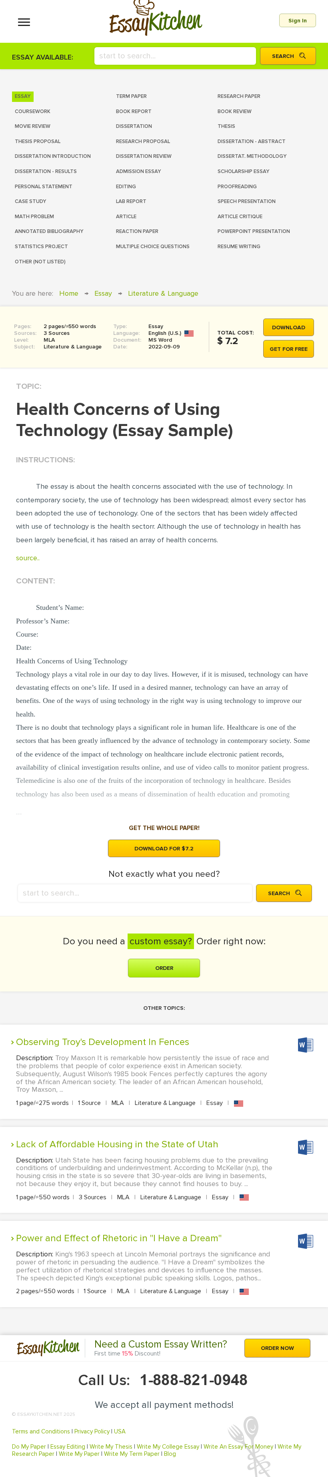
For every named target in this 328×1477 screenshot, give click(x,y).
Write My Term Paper (132, 1453)
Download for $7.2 (164, 848)
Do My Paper (29, 1446)
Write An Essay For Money (238, 1446)
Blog (170, 1453)
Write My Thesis (111, 1446)
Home (68, 293)
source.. (28, 557)
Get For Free (289, 349)
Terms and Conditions (41, 1431)
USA (120, 1431)
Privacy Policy (92, 1431)
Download (288, 327)
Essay (103, 293)
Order (164, 968)
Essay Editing (67, 1446)
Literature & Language (163, 293)
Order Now (277, 1348)
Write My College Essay (168, 1446)
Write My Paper (79, 1453)
